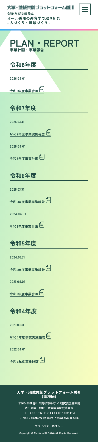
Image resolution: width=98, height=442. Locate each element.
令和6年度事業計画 (24, 226)
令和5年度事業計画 (24, 294)
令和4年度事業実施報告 (27, 337)
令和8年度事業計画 (24, 90)
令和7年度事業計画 (24, 158)
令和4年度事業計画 (24, 361)
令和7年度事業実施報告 (27, 134)
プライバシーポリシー (49, 426)
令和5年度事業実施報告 (27, 269)
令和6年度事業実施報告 (27, 201)
